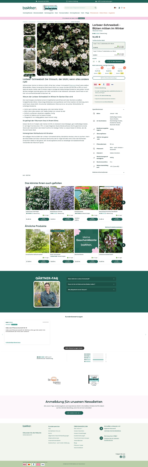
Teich (82, 13)
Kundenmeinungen (79, 436)
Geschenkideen (78, 447)
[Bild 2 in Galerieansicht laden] (29, 29)
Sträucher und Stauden (42, 21)
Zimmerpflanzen (75, 13)
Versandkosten (78, 440)
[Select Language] (115, 8)
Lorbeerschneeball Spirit (106, 254)
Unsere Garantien (79, 431)
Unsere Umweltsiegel (80, 433)
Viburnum (67, 21)
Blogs (75, 443)
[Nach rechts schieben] (30, 77)
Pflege (87, 13)
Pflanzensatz (94, 13)
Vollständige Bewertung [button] (13, 342)
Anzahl (94, 58)
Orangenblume (79, 211)
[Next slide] (145, 334)
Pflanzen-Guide (78, 445)
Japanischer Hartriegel (32, 211)
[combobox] (80, 7)
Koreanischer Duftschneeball (34, 254)
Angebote (112, 13)
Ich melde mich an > (74, 413)
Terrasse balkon (64, 13)
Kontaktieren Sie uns (54, 431)
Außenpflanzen (32, 21)
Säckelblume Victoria (56, 211)
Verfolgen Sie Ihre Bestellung (112, 431)
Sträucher (51, 21)
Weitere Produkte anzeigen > (114, 227)
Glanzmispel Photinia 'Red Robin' (108, 211)
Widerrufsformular (53, 438)
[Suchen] (95, 7)
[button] (61, 8)
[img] (9, 322)
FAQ (49, 428)
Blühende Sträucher (59, 21)
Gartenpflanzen (27, 13)
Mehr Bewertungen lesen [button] (74, 348)
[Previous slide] (2, 334)
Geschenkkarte (79, 254)
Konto (50, 433)
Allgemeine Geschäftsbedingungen (58, 436)
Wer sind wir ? (78, 428)
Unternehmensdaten (54, 440)
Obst (56, 13)
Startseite (25, 21)
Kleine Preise (103, 13)
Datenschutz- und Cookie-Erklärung (58, 443)
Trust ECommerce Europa (81, 438)
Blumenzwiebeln (38, 13)
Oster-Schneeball (55, 254)
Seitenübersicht (27, 435)
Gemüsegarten (49, 13)
